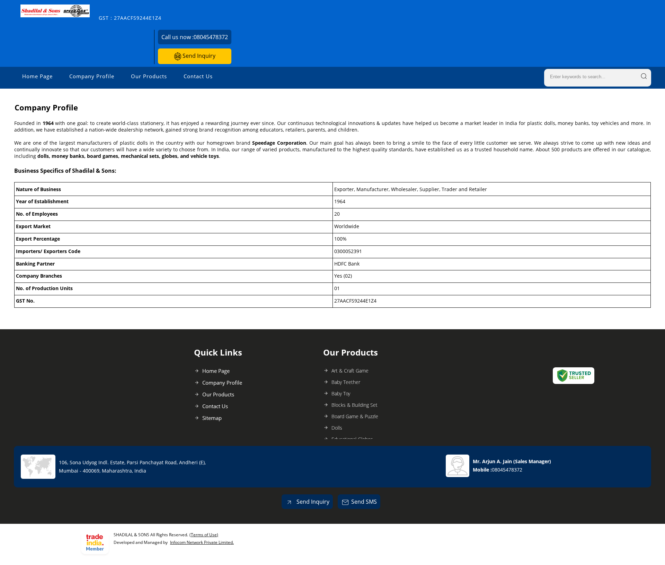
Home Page (37, 76)
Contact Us (198, 76)
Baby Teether (345, 382)
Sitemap (212, 417)
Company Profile (91, 76)
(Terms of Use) (203, 535)
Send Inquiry (198, 56)
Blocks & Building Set (354, 405)
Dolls (336, 427)
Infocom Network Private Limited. (202, 542)
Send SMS (364, 501)
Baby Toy (340, 393)
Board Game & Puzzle (354, 416)
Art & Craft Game (350, 370)
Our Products (149, 76)
